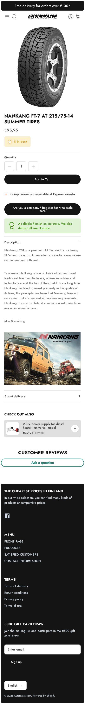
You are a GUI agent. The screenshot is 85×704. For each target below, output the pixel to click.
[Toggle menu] (7, 16)
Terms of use (13, 605)
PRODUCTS (12, 548)
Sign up (16, 662)
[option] (42, 67)
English (13, 685)
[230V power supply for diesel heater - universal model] (12, 428)
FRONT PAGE (14, 541)
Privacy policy (13, 599)
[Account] (68, 16)
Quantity (10, 157)
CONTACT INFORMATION (22, 561)
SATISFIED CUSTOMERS (21, 554)
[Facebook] (7, 515)
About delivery (14, 396)
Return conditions (16, 592)
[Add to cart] (75, 428)
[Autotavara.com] (42, 16)
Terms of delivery (16, 586)
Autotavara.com (22, 696)
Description (12, 242)
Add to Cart (42, 179)
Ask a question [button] (42, 462)
